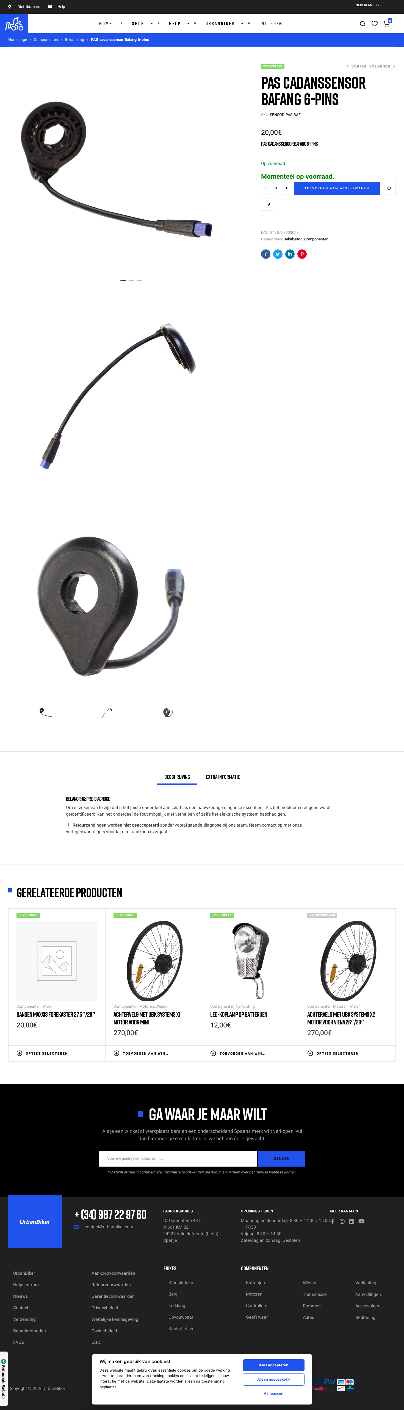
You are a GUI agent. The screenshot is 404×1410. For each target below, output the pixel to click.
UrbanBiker (54, 1388)
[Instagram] (342, 1221)
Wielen (48, 1006)
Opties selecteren (47, 1053)
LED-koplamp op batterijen (238, 1014)
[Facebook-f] (332, 1221)
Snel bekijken (94, 1053)
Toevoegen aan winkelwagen (337, 188)
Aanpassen (273, 1393)
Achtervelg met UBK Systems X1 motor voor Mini (147, 1018)
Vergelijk (267, 204)
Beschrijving (177, 776)
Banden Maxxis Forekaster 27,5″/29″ (55, 1014)
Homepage (17, 40)
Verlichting (245, 1006)
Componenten (46, 40)
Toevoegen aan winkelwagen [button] (146, 1053)
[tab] (177, 779)
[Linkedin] (352, 1221)
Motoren (146, 1006)
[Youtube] (361, 1221)
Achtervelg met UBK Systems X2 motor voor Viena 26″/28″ (341, 1018)
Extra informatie (223, 776)
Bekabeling (74, 40)
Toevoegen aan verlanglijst (389, 188)
